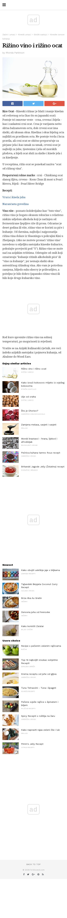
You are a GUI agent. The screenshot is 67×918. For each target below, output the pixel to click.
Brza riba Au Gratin (31, 598)
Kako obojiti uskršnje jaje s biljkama (40, 570)
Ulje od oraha (28, 396)
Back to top (33, 864)
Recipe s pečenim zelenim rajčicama (41, 646)
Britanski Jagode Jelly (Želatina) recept (42, 466)
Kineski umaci (24, 35)
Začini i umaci (8, 35)
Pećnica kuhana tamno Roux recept (40, 452)
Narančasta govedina (15, 204)
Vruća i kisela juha (13, 197)
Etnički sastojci (40, 35)
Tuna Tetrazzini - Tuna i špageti (38, 688)
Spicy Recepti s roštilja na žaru (38, 716)
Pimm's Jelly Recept (32, 744)
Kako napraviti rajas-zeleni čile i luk (40, 730)
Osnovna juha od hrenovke (35, 612)
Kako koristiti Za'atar (32, 626)
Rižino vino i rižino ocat (33, 368)
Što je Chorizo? (29, 410)
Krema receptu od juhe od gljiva (38, 674)
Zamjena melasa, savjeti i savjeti (38, 424)
